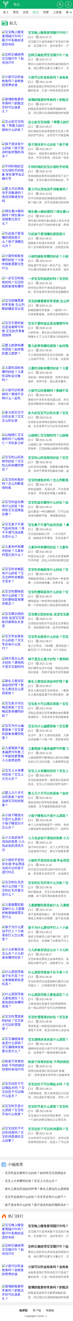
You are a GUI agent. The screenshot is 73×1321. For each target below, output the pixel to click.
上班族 (57, 12)
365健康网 (7, 4)
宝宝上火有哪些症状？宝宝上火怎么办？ (31, 1180)
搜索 (60, 4)
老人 (6, 12)
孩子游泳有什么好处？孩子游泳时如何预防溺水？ (37, 1204)
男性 (16, 12)
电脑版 (50, 1310)
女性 (26, 12)
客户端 (37, 1310)
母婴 (46, 12)
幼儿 (17, 4)
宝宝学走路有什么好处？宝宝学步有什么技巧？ (35, 1196)
